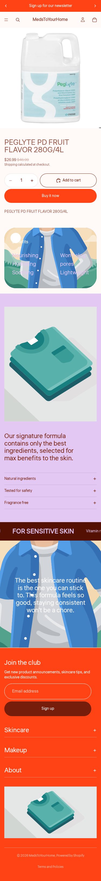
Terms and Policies (50, 867)
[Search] (18, 20)
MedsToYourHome (42, 855)
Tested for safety (18, 490)
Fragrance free (16, 503)
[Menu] (6, 20)
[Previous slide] (6, 6)
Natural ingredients (20, 478)
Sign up (47, 708)
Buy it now (50, 196)
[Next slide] (95, 6)
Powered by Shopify (70, 855)
